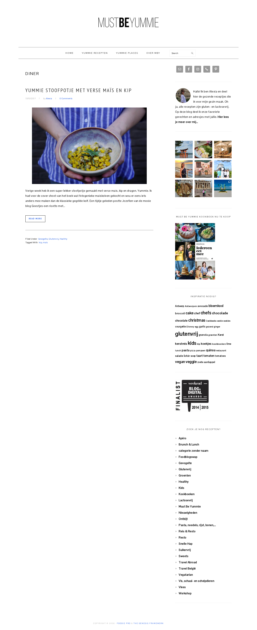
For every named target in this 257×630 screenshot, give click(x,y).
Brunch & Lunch (189, 444)
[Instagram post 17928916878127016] (184, 149)
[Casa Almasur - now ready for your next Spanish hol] (223, 149)
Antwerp (179, 306)
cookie (220, 321)
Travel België (187, 568)
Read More (35, 218)
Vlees (182, 587)
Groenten (185, 475)
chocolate (181, 320)
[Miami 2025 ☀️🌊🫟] (223, 188)
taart (199, 355)
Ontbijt (183, 519)
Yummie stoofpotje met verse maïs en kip (78, 90)
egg (196, 326)
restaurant (221, 350)
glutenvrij (186, 333)
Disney (190, 326)
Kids (181, 488)
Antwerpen (191, 306)
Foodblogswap (188, 457)
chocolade (220, 313)
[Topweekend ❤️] (203, 188)
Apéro (182, 438)
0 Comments (66, 98)
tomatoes (220, 355)
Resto (182, 537)
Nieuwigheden (188, 512)
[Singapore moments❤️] (203, 169)
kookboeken (219, 343)
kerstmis (181, 344)
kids (192, 343)
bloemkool (216, 306)
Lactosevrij (186, 500)
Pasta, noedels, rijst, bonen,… (197, 525)
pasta (186, 350)
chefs (206, 313)
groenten (212, 335)
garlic (202, 326)
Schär (187, 355)
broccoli (180, 313)
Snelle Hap (185, 543)
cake (190, 312)
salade (179, 355)
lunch (178, 350)
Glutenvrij (54, 239)
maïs (45, 242)
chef (197, 313)
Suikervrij (185, 550)
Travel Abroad (188, 562)
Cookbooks (211, 321)
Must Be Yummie (128, 22)
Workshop (185, 593)
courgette (180, 326)
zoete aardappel (206, 362)
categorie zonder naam (193, 450)
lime (229, 343)
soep (193, 355)
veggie (191, 361)
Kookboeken (187, 494)
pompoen (200, 350)
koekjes (206, 344)
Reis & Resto (187, 531)
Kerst (221, 334)
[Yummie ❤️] (184, 188)
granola (203, 334)
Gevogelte (43, 239)
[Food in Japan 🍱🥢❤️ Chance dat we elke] (203, 149)
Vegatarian (186, 574)
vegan (180, 361)
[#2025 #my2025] (223, 169)
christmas (196, 320)
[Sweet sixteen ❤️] (184, 169)
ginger (217, 326)
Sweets (183, 556)
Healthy (63, 239)
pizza (193, 350)
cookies (227, 321)
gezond (209, 326)
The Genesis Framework (149, 623)
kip (40, 242)
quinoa (210, 350)
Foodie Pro (124, 623)
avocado (203, 306)
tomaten (208, 355)
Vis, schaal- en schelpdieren (196, 581)
